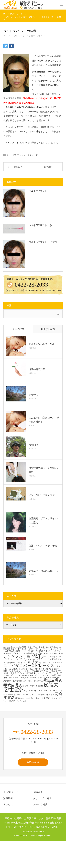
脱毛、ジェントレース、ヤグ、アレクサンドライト (32, 695)
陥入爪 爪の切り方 (17, 701)
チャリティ (32, 662)
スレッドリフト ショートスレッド (29, 36)
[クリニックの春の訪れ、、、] (16, 572)
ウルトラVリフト (38, 191)
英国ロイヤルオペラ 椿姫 (43, 545)
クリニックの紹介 (42, 798)
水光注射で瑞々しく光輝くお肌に (44, 470)
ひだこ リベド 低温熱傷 (32, 651)
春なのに (33, 394)
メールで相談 (40, 804)
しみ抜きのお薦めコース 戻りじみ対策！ (44, 419)
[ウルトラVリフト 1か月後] (14, 254)
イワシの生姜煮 (25, 653)
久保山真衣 (23, 677)
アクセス (8, 804)
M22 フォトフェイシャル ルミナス (38, 647)
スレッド (19, 663)
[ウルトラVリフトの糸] (14, 229)
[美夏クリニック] (10, 8)
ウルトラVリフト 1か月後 (43, 242)
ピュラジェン (13, 671)
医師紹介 (37, 792)
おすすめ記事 (48, 329)
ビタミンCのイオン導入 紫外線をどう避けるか (33, 669)
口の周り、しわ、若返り (39, 677)
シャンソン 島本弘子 (22, 656)
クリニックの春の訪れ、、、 (44, 571)
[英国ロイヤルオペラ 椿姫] (16, 547)
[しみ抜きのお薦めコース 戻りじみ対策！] (16, 421)
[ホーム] (4, 13)
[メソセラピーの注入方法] (16, 497)
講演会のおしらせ (22, 698)
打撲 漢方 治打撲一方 (33, 681)
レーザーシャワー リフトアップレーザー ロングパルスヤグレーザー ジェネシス (32, 674)
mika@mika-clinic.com (33, 831)
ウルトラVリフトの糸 (40, 225)
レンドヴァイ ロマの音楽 (25, 673)
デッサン (58, 663)
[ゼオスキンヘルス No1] (16, 346)
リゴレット (8, 673)
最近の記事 (18, 329)
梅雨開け (33, 445)
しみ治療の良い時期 (11, 651)
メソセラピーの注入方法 (43, 495)
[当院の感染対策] (16, 371)
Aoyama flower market (12, 647)
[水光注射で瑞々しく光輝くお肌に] (16, 472)
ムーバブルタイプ (53, 671)
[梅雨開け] (16, 446)
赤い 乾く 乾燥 (37, 698)
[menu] (61, 5)
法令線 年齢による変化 (33, 686)
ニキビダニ (13, 666)
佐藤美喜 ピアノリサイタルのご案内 (44, 520)
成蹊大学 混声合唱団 (12, 681)
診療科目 (8, 798)
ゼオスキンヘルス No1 (41, 344)
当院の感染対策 (37, 369)
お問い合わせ (33, 762)
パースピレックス (38, 666)
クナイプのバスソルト (41, 653)
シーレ (45, 657)
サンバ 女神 (57, 653)
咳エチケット (56, 677)
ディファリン (48, 663)
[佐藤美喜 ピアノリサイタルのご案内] (16, 522)
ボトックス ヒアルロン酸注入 (32, 671)
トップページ (10, 792)
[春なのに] (16, 396)
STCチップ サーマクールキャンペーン (45, 649)
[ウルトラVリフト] (14, 203)
